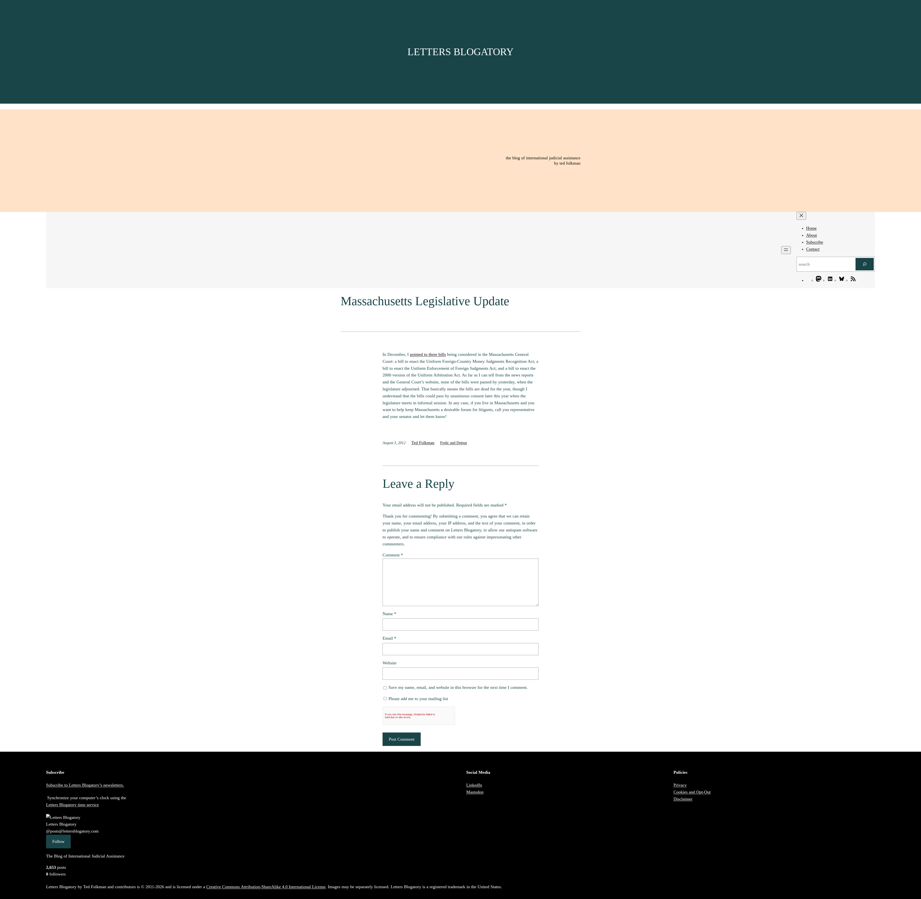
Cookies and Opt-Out (692, 792)
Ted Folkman (422, 442)
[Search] (865, 264)
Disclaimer (682, 799)
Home (811, 228)
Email (389, 638)
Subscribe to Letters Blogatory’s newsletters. (85, 785)
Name (389, 613)
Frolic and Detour (453, 443)
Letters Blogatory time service (72, 804)
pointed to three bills (428, 354)
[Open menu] (786, 250)
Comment (393, 555)
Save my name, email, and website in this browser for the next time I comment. (458, 687)
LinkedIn (474, 785)
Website (389, 663)
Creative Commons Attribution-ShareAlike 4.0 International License (265, 886)
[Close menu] (801, 216)
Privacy (680, 785)
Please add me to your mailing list (417, 698)
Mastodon (475, 792)
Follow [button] (58, 841)
